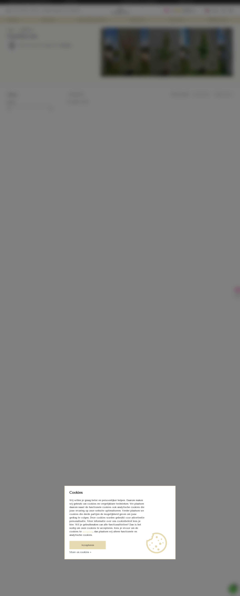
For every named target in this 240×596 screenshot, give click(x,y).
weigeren (87, 531)
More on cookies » (80, 552)
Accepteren (87, 545)
